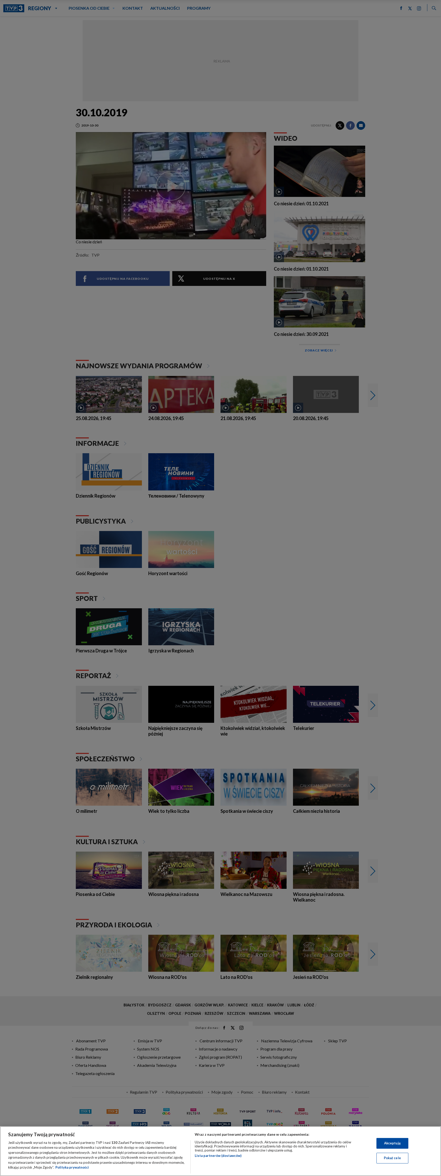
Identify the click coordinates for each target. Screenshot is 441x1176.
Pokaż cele (392, 1158)
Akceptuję (392, 1143)
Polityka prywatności (72, 1167)
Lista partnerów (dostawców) (218, 1156)
